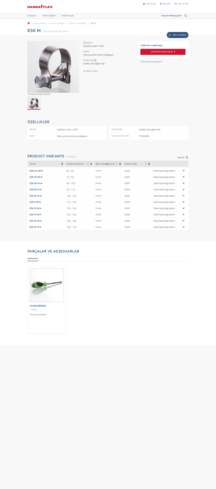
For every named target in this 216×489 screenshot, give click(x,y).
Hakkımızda (68, 15)
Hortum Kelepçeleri (57, 23)
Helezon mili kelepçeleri (78, 23)
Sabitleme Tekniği (39, 23)
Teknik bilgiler (49, 15)
